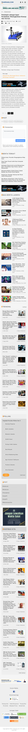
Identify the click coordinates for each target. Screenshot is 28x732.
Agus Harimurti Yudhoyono (12, 459)
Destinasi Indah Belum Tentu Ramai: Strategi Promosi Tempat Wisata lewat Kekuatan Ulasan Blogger (10, 536)
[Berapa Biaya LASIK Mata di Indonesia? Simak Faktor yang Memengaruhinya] (21, 313)
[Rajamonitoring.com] (6, 718)
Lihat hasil (22, 475)
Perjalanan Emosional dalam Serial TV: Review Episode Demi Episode (19, 288)
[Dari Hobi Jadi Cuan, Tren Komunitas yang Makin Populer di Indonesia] (21, 337)
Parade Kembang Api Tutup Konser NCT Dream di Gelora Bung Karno (19, 254)
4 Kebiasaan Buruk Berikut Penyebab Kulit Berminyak (18, 221)
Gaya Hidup (15, 223)
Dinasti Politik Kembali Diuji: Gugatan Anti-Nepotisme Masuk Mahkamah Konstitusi (9, 570)
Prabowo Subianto (10, 464)
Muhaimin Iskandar (10, 434)
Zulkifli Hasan (8, 439)
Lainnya (25, 307)
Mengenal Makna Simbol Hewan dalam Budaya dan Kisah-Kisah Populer (12, 171)
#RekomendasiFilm (7, 502)
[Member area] (20, 2)
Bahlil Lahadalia (9, 429)
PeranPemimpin (18, 121)
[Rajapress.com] (14, 718)
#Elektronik (5, 486)
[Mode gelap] (22, 2)
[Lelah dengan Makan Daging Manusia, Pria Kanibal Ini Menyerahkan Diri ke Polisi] (6, 202)
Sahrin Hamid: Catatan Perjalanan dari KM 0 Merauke (9, 593)
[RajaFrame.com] (14, 714)
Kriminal (14, 213)
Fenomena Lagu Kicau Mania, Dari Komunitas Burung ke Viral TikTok (9, 348)
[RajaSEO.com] (21, 718)
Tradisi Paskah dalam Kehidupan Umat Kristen (19, 297)
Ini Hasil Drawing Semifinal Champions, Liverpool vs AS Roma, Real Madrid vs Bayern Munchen (18, 231)
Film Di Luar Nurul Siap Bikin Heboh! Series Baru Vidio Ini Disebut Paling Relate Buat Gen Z (9, 382)
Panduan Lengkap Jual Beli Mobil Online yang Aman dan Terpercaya (10, 393)
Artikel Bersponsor (14, 703)
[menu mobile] (25, 2)
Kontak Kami (22, 705)
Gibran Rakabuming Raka (11, 454)
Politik (14, 269)
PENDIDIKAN (7, 12)
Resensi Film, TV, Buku (17, 291)
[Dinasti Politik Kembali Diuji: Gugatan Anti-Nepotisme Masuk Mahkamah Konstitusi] (21, 570)
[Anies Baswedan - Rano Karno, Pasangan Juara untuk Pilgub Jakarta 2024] (6, 268)
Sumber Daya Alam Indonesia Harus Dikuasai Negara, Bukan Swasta (10, 643)
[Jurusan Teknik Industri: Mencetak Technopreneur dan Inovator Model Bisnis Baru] (21, 371)
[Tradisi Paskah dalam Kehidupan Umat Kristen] (6, 298)
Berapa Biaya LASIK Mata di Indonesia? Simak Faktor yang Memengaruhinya (10, 313)
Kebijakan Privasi (13, 705)
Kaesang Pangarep (10, 424)
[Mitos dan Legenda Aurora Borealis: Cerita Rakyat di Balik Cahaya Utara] (6, 279)
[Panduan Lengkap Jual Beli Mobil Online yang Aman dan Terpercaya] (21, 393)
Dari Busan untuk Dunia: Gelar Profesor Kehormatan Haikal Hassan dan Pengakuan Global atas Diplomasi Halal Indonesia (13, 180)
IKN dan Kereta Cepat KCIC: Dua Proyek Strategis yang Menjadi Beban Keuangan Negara (10, 654)
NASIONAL (14, 257)
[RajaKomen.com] (21, 714)
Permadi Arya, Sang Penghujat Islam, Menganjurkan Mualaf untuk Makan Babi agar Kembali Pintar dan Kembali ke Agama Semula (9, 605)
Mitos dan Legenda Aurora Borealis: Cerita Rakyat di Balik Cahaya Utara (18, 278)
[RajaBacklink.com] (6, 714)
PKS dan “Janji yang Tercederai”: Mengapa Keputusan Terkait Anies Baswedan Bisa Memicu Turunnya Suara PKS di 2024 (10, 620)
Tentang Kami (5, 703)
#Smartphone (6, 492)
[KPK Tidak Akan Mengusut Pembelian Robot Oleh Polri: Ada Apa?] (21, 664)
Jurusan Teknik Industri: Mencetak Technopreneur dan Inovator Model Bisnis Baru (10, 371)
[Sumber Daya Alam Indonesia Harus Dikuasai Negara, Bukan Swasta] (21, 643)
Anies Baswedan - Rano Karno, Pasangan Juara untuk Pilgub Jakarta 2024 (18, 266)
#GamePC (5, 496)
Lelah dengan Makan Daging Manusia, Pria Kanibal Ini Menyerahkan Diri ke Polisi (19, 200)
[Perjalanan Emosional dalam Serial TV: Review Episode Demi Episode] (6, 289)
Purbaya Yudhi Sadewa (11, 444)
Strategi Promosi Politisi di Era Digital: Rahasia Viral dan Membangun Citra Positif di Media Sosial (10, 632)
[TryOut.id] (14, 721)
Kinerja (5, 121)
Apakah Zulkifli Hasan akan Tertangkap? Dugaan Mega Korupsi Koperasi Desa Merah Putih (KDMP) (9, 548)
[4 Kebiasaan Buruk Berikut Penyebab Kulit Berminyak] (6, 222)
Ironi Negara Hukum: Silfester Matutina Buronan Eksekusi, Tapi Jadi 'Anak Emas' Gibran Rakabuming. (9, 582)
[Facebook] (14, 691)
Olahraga (14, 235)
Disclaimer (5, 705)
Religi (13, 299)
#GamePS (5, 499)
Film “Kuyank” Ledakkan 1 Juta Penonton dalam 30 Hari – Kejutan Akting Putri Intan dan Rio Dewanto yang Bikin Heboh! (10, 360)
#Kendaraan (6, 489)
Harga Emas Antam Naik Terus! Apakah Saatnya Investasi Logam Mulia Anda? (9, 403)
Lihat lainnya (22, 673)
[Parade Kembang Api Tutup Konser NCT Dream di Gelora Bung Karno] (6, 256)
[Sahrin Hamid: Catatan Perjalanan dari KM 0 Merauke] (21, 593)
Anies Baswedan (9, 470)
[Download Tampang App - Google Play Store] (14, 698)
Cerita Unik (15, 203)
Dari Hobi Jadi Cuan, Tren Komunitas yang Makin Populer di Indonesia (9, 337)
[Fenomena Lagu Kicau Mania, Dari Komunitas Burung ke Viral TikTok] (21, 347)
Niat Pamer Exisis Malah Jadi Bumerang (19, 211)
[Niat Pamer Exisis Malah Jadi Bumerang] (6, 212)
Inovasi (11, 121)
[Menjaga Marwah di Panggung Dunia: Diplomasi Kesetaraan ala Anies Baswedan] (21, 559)
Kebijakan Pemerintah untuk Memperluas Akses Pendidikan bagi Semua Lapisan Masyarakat (12, 167)
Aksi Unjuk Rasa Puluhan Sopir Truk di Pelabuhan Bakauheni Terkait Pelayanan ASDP (19, 244)
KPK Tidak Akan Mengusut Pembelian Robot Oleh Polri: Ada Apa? (9, 664)
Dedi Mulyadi (8, 449)
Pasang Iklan (23, 703)
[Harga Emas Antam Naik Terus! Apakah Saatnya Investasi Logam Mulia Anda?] (21, 403)
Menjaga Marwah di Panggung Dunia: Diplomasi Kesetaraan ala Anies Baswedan (9, 559)
